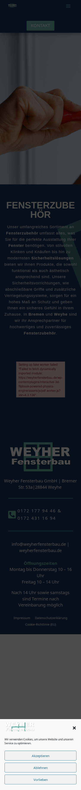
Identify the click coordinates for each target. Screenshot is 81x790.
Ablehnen (40, 767)
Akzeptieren (40, 756)
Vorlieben (40, 779)
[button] (74, 728)
